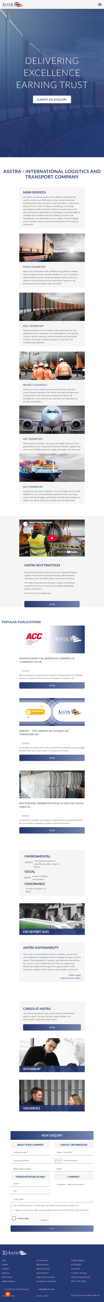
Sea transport (42, 1273)
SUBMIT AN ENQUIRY (52, 99)
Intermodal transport (46, 1277)
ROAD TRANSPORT (34, 266)
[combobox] (30, 1184)
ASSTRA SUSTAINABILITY (41, 947)
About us (6, 1273)
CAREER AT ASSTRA (37, 1009)
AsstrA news (7, 1277)
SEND (52, 1228)
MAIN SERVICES (34, 192)
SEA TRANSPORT (33, 486)
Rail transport (42, 1264)
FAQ (4, 1260)
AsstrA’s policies (43, 1296)
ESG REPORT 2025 (36, 932)
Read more (74, 1205)
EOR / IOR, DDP (78, 1281)
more (52, 604)
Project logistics (78, 1260)
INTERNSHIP (32, 1069)
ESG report (76, 1264)
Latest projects (8, 1281)
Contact (5, 1268)
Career (5, 1264)
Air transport (42, 1260)
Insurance (75, 1268)
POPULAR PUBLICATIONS (21, 622)
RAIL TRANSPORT (33, 325)
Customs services (79, 1273)
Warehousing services (81, 1277)
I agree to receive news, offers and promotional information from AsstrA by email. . (51, 1210)
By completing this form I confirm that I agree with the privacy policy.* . (46, 1205)
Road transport (43, 1268)
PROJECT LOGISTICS (35, 384)
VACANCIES (31, 1108)
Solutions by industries (47, 1281)
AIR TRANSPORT (33, 438)
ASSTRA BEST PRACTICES (42, 565)
